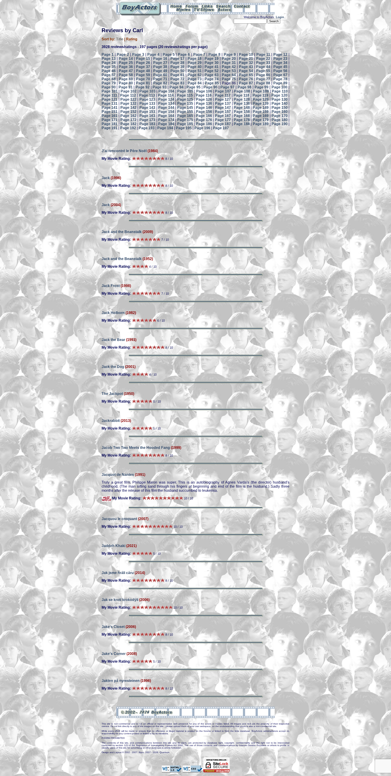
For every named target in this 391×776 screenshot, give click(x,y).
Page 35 (109, 67)
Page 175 (185, 120)
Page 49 (160, 71)
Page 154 (166, 112)
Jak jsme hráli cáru (118, 573)
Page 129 (261, 99)
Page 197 (221, 128)
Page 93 (160, 87)
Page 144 (166, 107)
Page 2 (123, 54)
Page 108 (242, 91)
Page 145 (185, 107)
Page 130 (279, 99)
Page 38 (160, 67)
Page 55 (263, 71)
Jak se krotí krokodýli (120, 600)
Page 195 (184, 128)
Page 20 (229, 59)
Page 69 (126, 79)
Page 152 (128, 112)
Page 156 (204, 112)
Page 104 (166, 91)
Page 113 (147, 95)
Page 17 (177, 59)
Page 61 (177, 75)
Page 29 (195, 63)
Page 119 (260, 95)
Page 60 (160, 75)
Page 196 (202, 128)
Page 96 (210, 87)
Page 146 (204, 107)
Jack (106, 178)
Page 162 (128, 116)
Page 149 (261, 107)
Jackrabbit (111, 421)
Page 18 (195, 59)
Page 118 (241, 95)
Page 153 (147, 112)
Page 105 (185, 91)
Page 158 (242, 112)
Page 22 (263, 59)
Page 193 (147, 128)
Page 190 (279, 124)
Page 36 (126, 67)
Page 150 (279, 107)
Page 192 (128, 128)
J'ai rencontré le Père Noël (124, 151)
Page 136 (204, 103)
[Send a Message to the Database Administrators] (242, 6)
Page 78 (280, 79)
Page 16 (160, 59)
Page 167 (223, 116)
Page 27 (160, 63)
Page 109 (261, 91)
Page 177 (223, 120)
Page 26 (143, 63)
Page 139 (261, 103)
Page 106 (204, 91)
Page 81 (143, 83)
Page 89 (280, 83)
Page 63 (212, 75)
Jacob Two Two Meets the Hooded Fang (136, 448)
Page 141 (109, 107)
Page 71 (160, 79)
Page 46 (109, 71)
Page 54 (246, 71)
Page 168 (242, 116)
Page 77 (263, 79)
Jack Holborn (113, 313)
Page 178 (242, 120)
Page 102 (129, 91)
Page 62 (195, 75)
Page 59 (143, 75)
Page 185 (185, 124)
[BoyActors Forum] (192, 6)
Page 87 (246, 83)
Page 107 (223, 91)
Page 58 (126, 75)
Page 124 (166, 99)
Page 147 (223, 107)
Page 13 (109, 59)
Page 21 (246, 59)
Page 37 (143, 67)
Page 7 (199, 54)
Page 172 (128, 120)
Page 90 (109, 87)
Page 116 (204, 95)
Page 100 (280, 87)
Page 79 (109, 83)
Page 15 (143, 59)
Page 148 (242, 107)
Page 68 (109, 79)
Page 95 (193, 87)
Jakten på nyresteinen (121, 681)
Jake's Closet (113, 627)
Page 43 (246, 67)
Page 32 (246, 63)
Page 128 (242, 99)
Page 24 (109, 63)
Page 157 (223, 112)
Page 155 (185, 112)
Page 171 (109, 120)
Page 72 (177, 79)
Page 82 (160, 83)
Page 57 (109, 75)
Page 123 (147, 99)
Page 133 (147, 103)
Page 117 (223, 95)
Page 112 (128, 95)
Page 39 (177, 67)
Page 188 (242, 124)
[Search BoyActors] (223, 6)
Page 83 (177, 83)
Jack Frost (111, 286)
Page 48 (143, 71)
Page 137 (223, 103)
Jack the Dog (113, 367)
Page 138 (242, 103)
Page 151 (109, 112)
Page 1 (108, 54)
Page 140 (279, 103)
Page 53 (229, 71)
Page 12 (280, 54)
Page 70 (143, 79)
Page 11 (263, 54)
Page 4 (153, 54)
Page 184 (166, 124)
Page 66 (263, 75)
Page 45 (280, 67)
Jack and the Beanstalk (122, 232)
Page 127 (223, 99)
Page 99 (262, 87)
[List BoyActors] (225, 9)
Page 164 (166, 116)
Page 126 (204, 99)
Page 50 (177, 71)
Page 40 (195, 67)
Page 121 (109, 99)
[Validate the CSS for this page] (192, 770)
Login (280, 17)
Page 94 (176, 87)
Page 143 (147, 107)
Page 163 (147, 116)
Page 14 (126, 59)
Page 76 (246, 79)
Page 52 (212, 71)
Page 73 (195, 79)
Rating (131, 39)
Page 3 (138, 54)
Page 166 (204, 116)
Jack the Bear (113, 340)
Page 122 (128, 99)
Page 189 (261, 124)
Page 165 (185, 116)
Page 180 (279, 120)
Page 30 (212, 63)
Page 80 (126, 83)
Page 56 (280, 71)
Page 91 (126, 87)
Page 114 (166, 95)
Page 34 (280, 63)
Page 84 (195, 83)
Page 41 (212, 67)
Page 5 (169, 54)
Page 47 (126, 71)
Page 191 (109, 128)
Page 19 (212, 59)
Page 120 (279, 95)
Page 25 (126, 63)
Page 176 (204, 120)
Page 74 (212, 79)
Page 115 (185, 95)
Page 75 (229, 79)
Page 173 (147, 120)
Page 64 (229, 75)
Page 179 (261, 120)
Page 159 (261, 112)
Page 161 (109, 116)
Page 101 (110, 91)
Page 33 (263, 63)
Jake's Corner (114, 654)
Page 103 (147, 91)
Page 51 (195, 71)
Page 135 (185, 103)
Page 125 (185, 99)
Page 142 (128, 107)
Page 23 (280, 59)
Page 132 (128, 103)
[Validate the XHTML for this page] (171, 770)
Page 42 (229, 67)
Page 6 (184, 54)
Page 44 (263, 67)
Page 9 (230, 54)
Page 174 (166, 120)
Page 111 (109, 95)
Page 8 (214, 54)
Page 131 (109, 103)
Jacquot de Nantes (118, 475)
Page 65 (246, 75)
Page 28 (177, 63)
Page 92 (143, 87)
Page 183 (147, 124)
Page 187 (223, 124)
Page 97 (227, 87)
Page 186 (204, 124)
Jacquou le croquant (119, 519)
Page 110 (280, 91)
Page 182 (128, 124)
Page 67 (280, 75)
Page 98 (245, 87)
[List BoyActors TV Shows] (204, 9)
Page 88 (263, 83)
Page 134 (166, 103)
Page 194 (165, 128)
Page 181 (109, 124)
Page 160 (279, 112)
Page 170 (279, 116)
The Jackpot (112, 394)
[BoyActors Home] (176, 6)
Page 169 (261, 116)
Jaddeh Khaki (113, 546)
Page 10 (246, 54)
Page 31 (229, 63)
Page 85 (212, 83)
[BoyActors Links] (207, 6)
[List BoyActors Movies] (183, 9)
